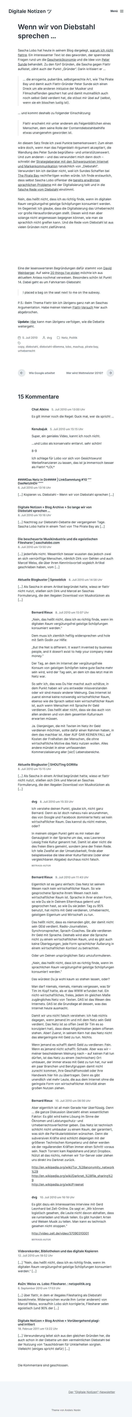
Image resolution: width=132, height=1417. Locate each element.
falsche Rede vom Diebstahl (38, 189)
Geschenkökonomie (61, 59)
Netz (65, 337)
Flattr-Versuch (83, 307)
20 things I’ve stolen (65, 273)
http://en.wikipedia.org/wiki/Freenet (58, 1184)
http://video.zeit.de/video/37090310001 (60, 1233)
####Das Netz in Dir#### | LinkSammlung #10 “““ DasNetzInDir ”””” (54, 481)
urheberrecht (26, 350)
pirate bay (91, 346)
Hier (33, 322)
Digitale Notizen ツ (30, 11)
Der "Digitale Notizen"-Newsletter (92, 1392)
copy (21, 346)
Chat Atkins (40, 409)
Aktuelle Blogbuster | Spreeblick (42, 579)
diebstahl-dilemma (52, 346)
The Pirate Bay (28, 175)
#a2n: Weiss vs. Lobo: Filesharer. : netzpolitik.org (54, 1284)
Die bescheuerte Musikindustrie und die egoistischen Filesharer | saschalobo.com (58, 540)
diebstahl (32, 346)
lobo (68, 346)
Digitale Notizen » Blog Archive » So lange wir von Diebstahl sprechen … (55, 509)
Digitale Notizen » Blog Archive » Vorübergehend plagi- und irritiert (59, 1322)
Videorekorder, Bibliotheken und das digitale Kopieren (58, 1251)
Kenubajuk (39, 429)
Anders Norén (72, 1410)
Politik (73, 337)
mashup (78, 346)
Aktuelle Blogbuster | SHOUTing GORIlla (48, 764)
